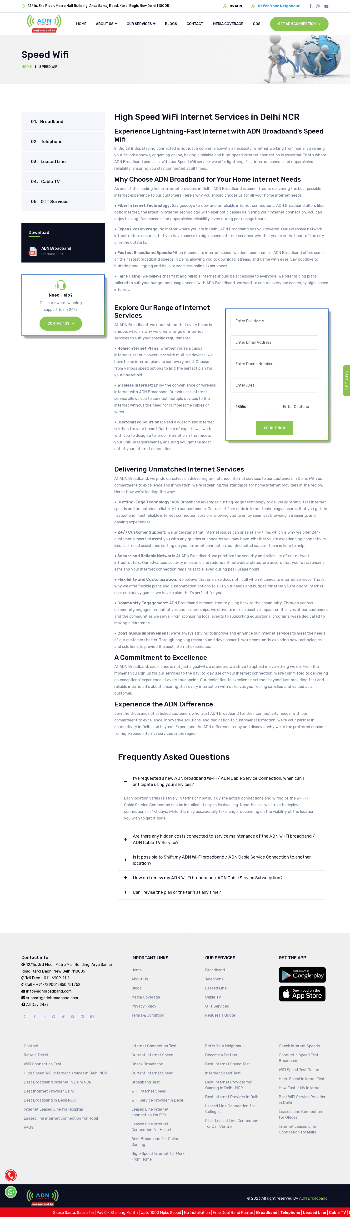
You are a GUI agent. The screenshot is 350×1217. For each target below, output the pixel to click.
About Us (105, 24)
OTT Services (50, 201)
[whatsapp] (11, 1192)
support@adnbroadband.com (52, 998)
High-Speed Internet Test (302, 1079)
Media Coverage (228, 24)
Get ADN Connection (297, 24)
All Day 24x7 (37, 1004)
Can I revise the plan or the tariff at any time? (177, 892)
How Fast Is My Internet (300, 1088)
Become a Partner (221, 1055)
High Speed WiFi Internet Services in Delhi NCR (65, 1073)
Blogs (171, 24)
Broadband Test (145, 1082)
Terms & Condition (147, 1015)
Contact (195, 24)
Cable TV (45, 181)
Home (81, 24)
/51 (70, 984)
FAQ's (29, 1127)
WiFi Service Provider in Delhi (157, 1100)
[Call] (11, 1175)
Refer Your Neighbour (224, 1046)
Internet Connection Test (154, 1046)
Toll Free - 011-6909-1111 (47, 978)
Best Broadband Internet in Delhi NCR (57, 1082)
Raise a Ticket (36, 1055)
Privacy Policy (143, 1006)
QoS (256, 24)
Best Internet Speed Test (227, 1064)
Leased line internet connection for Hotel (61, 1118)
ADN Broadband (56, 248)
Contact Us (58, 324)
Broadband (47, 121)
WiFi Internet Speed (148, 1091)
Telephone (47, 141)
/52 (76, 984)
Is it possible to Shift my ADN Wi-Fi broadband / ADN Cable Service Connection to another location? (222, 860)
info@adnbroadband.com (49, 991)
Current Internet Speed (152, 1055)
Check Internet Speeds (299, 1046)
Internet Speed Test (223, 1073)
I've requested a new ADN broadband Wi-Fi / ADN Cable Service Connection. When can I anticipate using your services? (218, 781)
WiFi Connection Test (42, 1064)
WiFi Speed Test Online (299, 1070)
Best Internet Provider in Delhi (232, 1097)
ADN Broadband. (313, 1198)
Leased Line (48, 161)
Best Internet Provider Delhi (49, 1091)
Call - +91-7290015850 (45, 984)
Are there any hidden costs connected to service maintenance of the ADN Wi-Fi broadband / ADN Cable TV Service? (224, 839)
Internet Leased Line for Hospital (53, 1109)
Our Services (139, 24)
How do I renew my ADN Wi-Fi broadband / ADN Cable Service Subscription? (208, 877)
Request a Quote (220, 1015)
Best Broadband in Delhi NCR (50, 1100)
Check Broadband (147, 1064)
